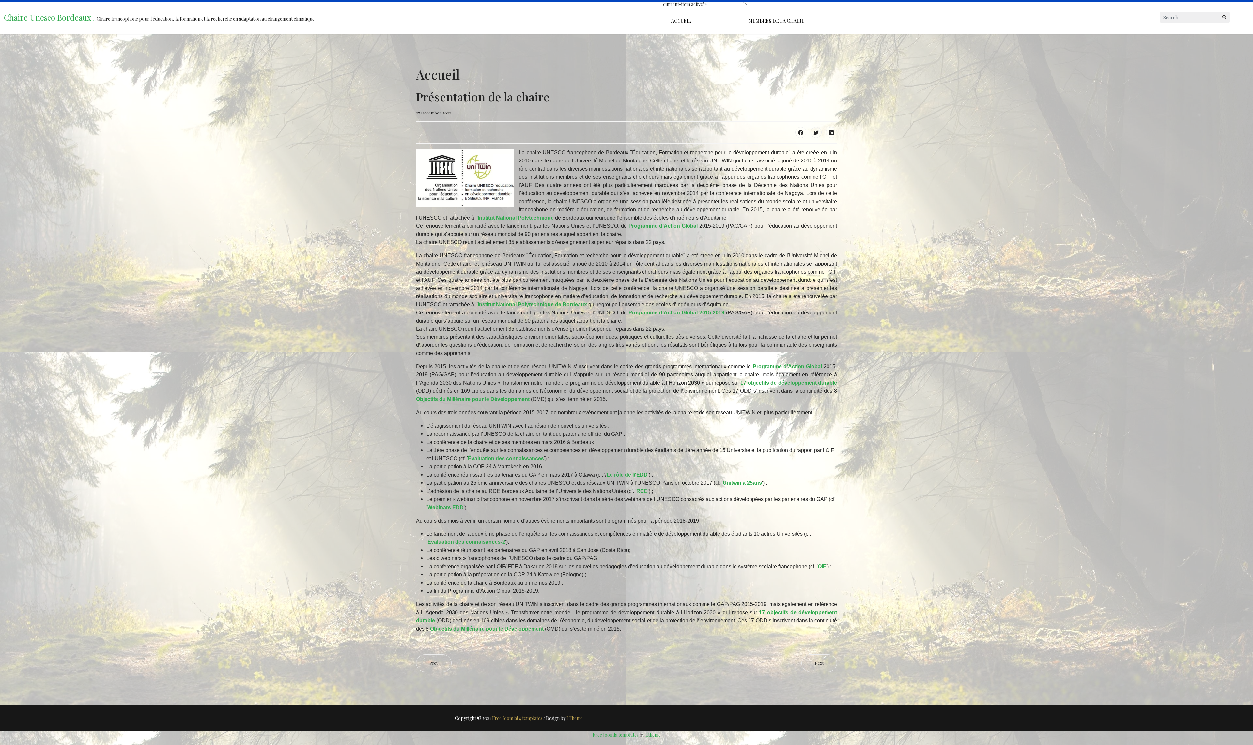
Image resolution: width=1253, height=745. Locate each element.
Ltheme (653, 735)
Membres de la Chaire (776, 21)
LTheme (574, 718)
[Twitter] (816, 132)
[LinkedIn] (831, 132)
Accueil (681, 21)
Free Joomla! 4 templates (517, 718)
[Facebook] (800, 132)
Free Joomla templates (616, 735)
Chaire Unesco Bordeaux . (49, 17)
